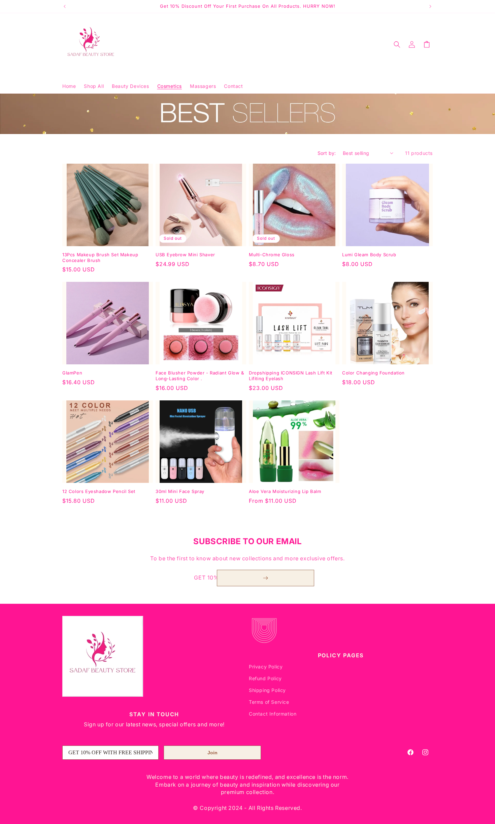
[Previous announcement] (64, 6)
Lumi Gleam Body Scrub (369, 254)
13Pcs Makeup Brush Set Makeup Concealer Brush (100, 257)
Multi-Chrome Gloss (272, 254)
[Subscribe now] (265, 578)
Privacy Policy (266, 666)
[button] (397, 44)
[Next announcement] (430, 6)
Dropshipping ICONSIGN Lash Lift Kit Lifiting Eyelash (290, 375)
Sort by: (327, 153)
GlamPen (72, 372)
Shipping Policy (267, 690)
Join (212, 752)
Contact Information (272, 714)
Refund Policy (265, 678)
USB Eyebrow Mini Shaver (185, 254)
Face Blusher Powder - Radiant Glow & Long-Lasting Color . (200, 375)
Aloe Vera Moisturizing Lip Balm (285, 491)
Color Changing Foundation (373, 372)
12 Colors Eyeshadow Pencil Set (98, 491)
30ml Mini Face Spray (180, 491)
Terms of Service (269, 702)
